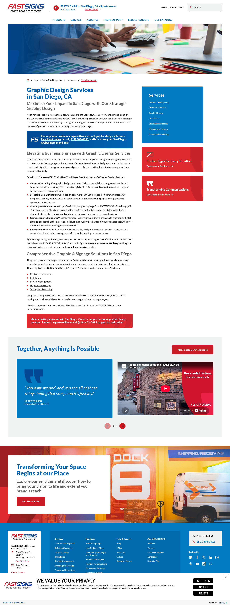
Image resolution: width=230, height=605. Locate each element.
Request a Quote (124, 561)
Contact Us (152, 557)
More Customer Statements (193, 349)
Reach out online (51, 139)
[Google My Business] (190, 557)
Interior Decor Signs (95, 548)
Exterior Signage (93, 543)
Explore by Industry (94, 573)
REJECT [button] (203, 593)
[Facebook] (197, 557)
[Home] (26, 8)
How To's (121, 552)
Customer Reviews (155, 552)
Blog (119, 543)
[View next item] (122, 426)
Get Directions (22, 561)
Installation (35, 278)
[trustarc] (222, 602)
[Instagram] (217, 557)
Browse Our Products (95, 568)
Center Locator (177, 7)
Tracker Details (19, 602)
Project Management (40, 281)
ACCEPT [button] (203, 587)
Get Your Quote (30, 501)
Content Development (41, 274)
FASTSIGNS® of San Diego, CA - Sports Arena (88, 114)
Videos (120, 557)
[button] (225, 577)
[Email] (210, 564)
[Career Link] (204, 564)
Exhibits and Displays (95, 559)
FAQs (119, 548)
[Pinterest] (190, 564)
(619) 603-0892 (67, 9)
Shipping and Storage (40, 285)
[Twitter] (204, 557)
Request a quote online (55, 322)
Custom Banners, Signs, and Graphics (96, 553)
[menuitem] (172, 102)
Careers (163, 7)
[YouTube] (197, 564)
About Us (151, 543)
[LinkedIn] (210, 557)
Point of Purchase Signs (96, 564)
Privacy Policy (8, 602)
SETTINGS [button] (203, 581)
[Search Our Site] (191, 8)
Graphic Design (62, 552)
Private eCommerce (64, 548)
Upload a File (153, 561)
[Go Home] (28, 80)
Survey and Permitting (41, 289)
